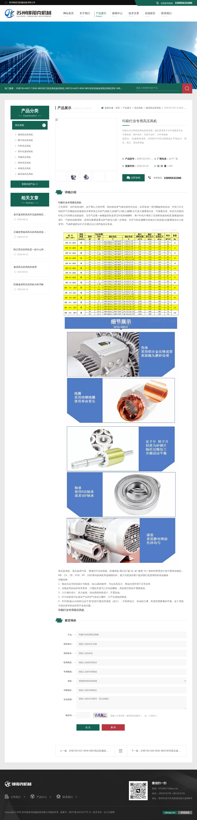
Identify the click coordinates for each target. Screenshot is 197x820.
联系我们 (67, 797)
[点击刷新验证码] (100, 715)
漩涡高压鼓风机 (25, 134)
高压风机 (19, 125)
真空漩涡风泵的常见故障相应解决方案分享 (35, 214)
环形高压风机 (24, 146)
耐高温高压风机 (25, 174)
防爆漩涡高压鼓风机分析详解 (29, 284)
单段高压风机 (24, 162)
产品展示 (127, 108)
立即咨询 (135, 177)
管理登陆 (185, 812)
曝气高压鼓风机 (25, 140)
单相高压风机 (24, 168)
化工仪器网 (109, 812)
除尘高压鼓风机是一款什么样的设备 (32, 249)
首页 (118, 108)
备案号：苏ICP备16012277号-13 (75, 812)
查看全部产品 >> (30, 184)
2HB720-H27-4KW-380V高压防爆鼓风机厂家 (92, 751)
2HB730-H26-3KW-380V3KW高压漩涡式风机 (164, 751)
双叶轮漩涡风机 (25, 151)
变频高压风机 (24, 157)
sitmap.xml (170, 812)
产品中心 (41, 797)
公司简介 (16, 797)
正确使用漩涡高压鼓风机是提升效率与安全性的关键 (40, 232)
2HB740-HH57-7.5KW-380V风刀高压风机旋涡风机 (40, 88)
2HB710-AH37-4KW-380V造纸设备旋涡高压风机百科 (90, 88)
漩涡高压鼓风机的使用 (25, 267)
